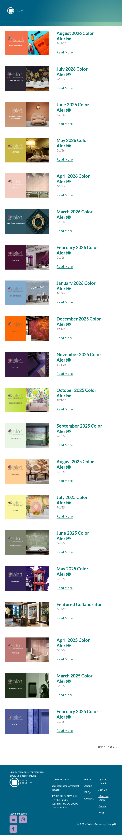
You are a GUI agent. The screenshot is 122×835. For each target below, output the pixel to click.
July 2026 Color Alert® (72, 71)
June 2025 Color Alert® (73, 535)
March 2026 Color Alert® (75, 214)
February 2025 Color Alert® (77, 714)
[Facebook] (13, 829)
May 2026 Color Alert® (72, 143)
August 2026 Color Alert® (75, 35)
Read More (65, 52)
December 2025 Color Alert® (79, 321)
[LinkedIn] (13, 819)
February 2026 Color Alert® (77, 250)
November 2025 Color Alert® (79, 357)
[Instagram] (23, 819)
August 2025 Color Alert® (75, 464)
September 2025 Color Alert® (79, 428)
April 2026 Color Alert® (73, 178)
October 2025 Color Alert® (76, 392)
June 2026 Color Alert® (73, 107)
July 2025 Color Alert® (72, 500)
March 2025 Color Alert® (75, 678)
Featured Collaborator (79, 604)
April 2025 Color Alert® (73, 642)
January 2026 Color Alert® (76, 285)
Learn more (35, 824)
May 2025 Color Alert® (72, 571)
